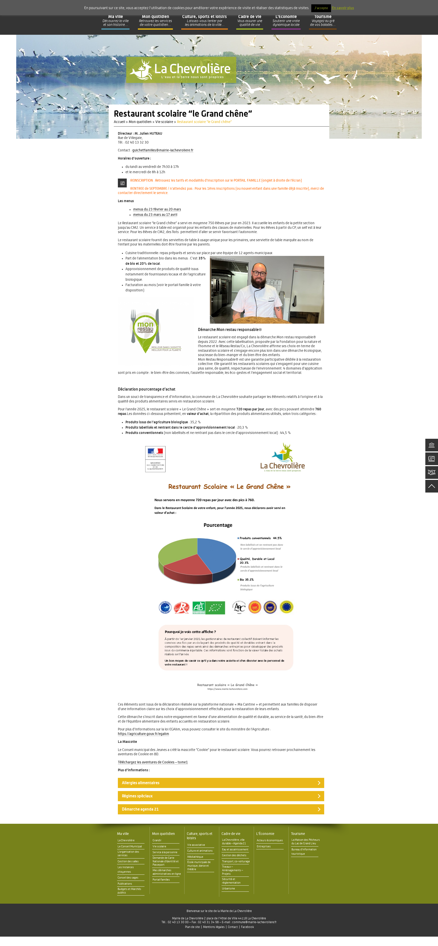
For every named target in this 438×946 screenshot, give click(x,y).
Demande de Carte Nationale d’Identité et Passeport (166, 861)
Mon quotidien (163, 834)
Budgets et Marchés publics (129, 891)
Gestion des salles (128, 861)
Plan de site (192, 927)
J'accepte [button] (321, 8)
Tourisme (298, 834)
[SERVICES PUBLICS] (431, 445)
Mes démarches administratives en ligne (167, 872)
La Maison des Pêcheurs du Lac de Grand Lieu (305, 841)
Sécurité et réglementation (231, 881)
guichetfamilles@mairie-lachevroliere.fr (162, 150)
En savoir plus (343, 8)
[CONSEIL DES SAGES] (431, 472)
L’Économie (265, 834)
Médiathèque (195, 856)
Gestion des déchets (234, 855)
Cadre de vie (231, 834)
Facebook (247, 927)
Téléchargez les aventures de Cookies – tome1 (153, 762)
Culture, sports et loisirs (199, 836)
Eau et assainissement (235, 849)
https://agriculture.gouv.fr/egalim (143, 734)
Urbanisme (228, 888)
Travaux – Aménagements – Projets (232, 870)
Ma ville (123, 834)
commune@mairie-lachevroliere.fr (254, 922)
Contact (233, 927)
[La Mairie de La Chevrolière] (181, 70)
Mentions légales (214, 927)
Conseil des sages (128, 877)
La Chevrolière (126, 840)
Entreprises (264, 846)
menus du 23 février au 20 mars (157, 209)
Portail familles (161, 879)
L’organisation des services (128, 853)
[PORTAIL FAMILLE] (431, 458)
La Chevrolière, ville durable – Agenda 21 (234, 841)
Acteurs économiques (270, 840)
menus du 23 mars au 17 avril (155, 215)
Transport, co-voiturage (236, 861)
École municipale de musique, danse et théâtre (199, 866)
